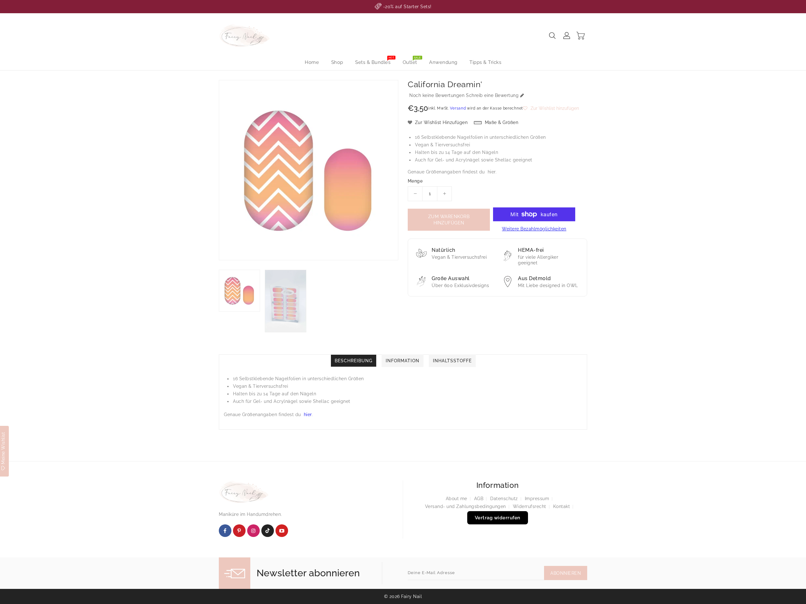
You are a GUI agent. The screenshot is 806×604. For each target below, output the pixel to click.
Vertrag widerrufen (497, 518)
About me (456, 498)
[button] (551, 108)
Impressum (537, 498)
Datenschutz (504, 498)
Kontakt (561, 506)
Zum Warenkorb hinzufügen (449, 219)
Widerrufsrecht (529, 506)
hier (492, 171)
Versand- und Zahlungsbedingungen (465, 506)
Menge (415, 181)
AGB (479, 498)
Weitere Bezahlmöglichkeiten (534, 228)
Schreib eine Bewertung (492, 95)
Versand (458, 108)
